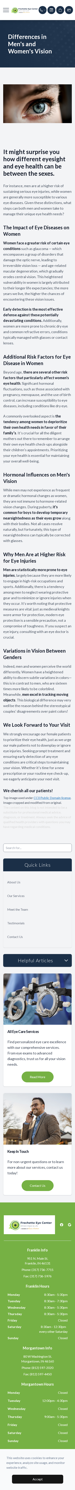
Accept (38, 1479)
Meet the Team (17, 909)
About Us (13, 882)
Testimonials (16, 923)
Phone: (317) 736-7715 (37, 1270)
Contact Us (15, 937)
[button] (6, 10)
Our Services (16, 896)
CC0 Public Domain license (52, 798)
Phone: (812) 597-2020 (37, 1368)
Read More (37, 1077)
